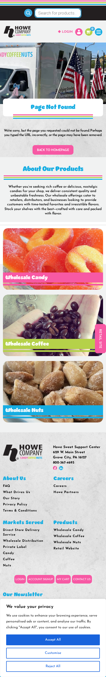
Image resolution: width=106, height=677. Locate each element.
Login (67, 31)
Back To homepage (53, 150)
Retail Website (66, 548)
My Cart (63, 579)
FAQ (6, 486)
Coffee (9, 559)
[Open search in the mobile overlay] (53, 13)
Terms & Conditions (20, 510)
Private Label (15, 547)
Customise (53, 653)
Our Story (11, 498)
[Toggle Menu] (98, 31)
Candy (8, 553)
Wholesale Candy (68, 530)
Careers (60, 486)
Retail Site (100, 338)
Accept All (53, 640)
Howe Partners (66, 492)
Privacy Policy (15, 504)
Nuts (7, 565)
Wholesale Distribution (23, 540)
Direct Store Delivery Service (21, 532)
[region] (53, 638)
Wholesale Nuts (67, 542)
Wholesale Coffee (69, 536)
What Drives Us (16, 492)
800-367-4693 (63, 463)
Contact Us (81, 579)
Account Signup (40, 579)
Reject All (53, 666)
